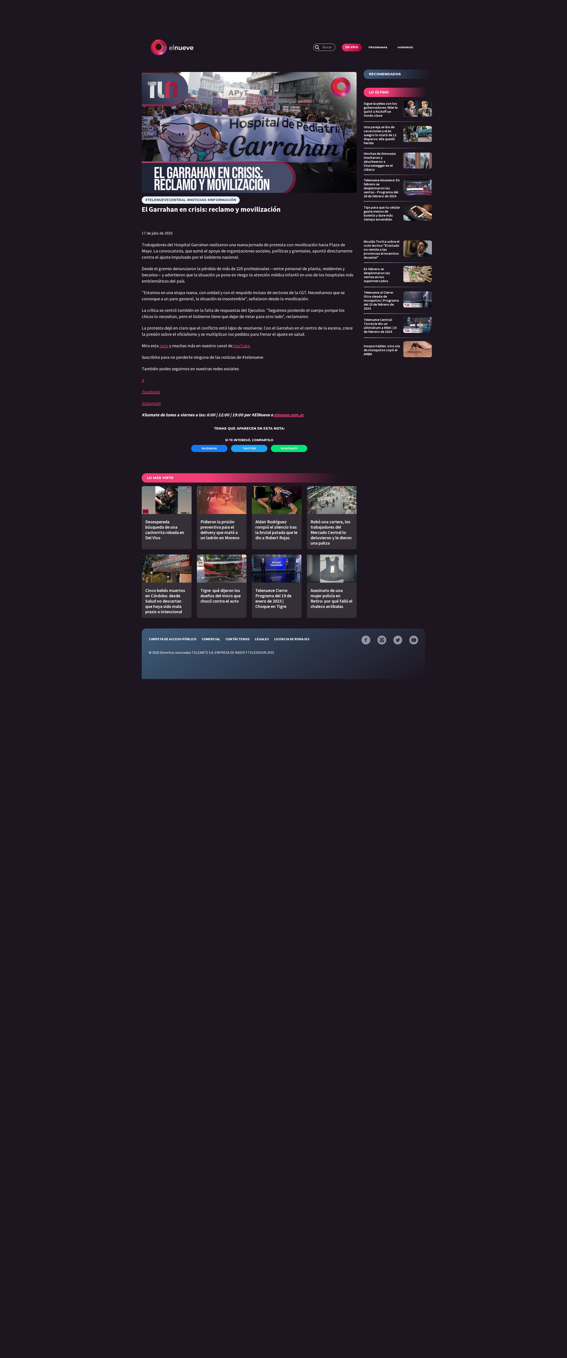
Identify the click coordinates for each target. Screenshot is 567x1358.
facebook (209, 448)
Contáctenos (237, 639)
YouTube (241, 345)
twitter (249, 448)
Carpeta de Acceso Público (172, 639)
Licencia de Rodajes (291, 639)
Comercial (211, 639)
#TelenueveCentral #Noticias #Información (190, 200)
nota (163, 345)
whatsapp (289, 448)
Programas (378, 47)
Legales (262, 639)
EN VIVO (352, 47)
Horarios (405, 47)
